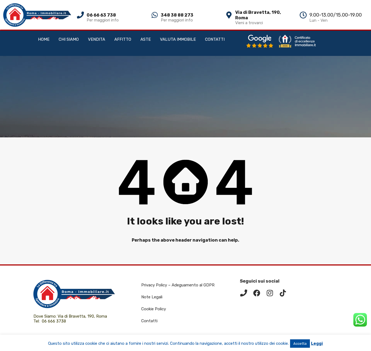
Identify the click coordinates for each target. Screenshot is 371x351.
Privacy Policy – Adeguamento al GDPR (178, 285)
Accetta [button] (300, 343)
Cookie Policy (153, 308)
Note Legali (151, 297)
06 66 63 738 (101, 15)
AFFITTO (122, 39)
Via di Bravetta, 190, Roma (83, 316)
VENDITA (96, 39)
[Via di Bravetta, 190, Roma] (228, 14)
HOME (43, 39)
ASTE (145, 39)
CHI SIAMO (69, 39)
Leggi (317, 343)
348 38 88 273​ (177, 15)
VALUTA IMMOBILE (178, 39)
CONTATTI (215, 39)
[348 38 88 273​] (154, 14)
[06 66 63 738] (80, 14)
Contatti (149, 320)
